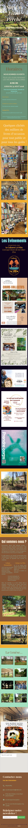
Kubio (19, 826)
